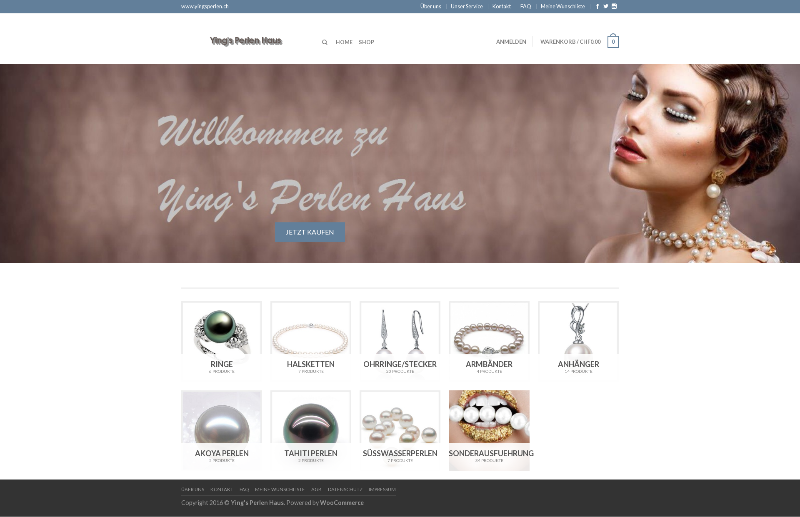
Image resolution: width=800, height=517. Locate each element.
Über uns (430, 6)
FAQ (525, 6)
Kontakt (501, 6)
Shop (366, 42)
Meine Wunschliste (563, 6)
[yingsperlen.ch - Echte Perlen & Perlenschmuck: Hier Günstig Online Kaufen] (245, 38)
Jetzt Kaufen (310, 232)
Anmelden (511, 41)
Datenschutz (345, 489)
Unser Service (467, 6)
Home (344, 42)
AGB (316, 489)
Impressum (382, 489)
